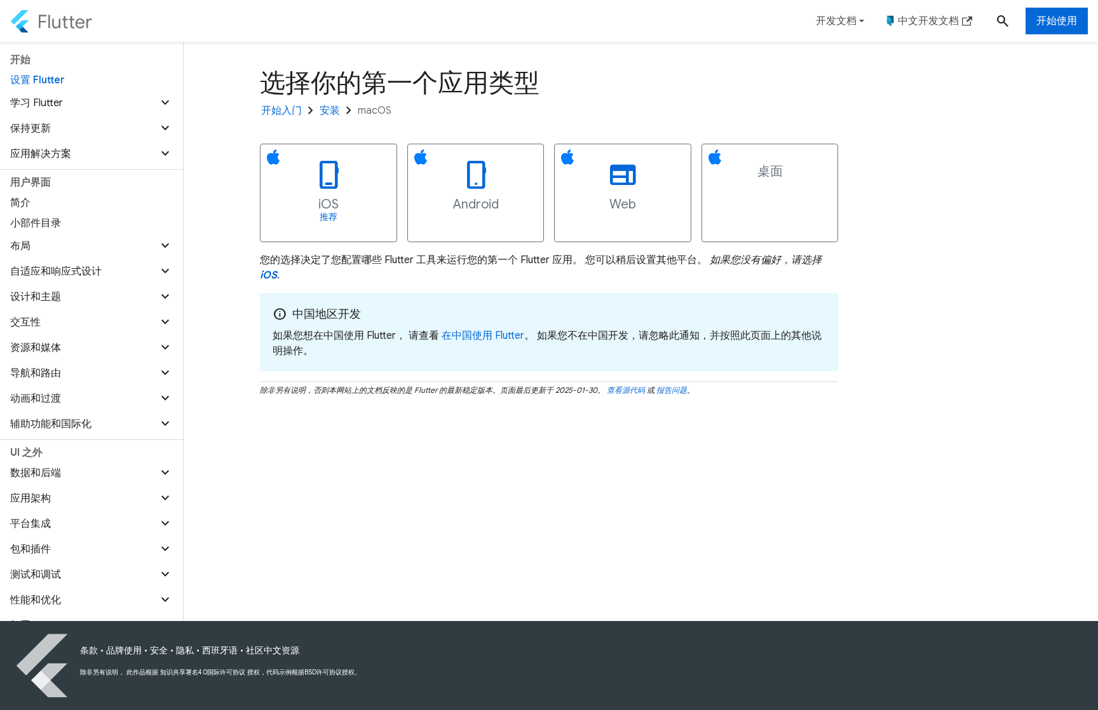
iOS (268, 275)
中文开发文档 (928, 21)
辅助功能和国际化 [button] (51, 424)
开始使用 (1056, 21)
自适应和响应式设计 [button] (56, 271)
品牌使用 (124, 650)
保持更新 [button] (30, 128)
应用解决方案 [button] (40, 153)
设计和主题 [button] (35, 296)
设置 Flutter (37, 80)
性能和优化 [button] (35, 600)
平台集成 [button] (30, 523)
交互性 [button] (25, 322)
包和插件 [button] (30, 549)
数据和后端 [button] (35, 473)
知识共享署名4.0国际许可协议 (202, 672)
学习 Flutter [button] (36, 103)
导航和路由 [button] (35, 373)
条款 (89, 650)
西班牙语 (220, 650)
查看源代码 (626, 390)
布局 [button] (20, 246)
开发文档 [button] (836, 21)
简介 (20, 202)
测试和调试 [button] (35, 574)
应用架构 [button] (30, 498)
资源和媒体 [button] (35, 347)
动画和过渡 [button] (35, 398)
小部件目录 (35, 223)
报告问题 (671, 390)
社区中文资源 (272, 650)
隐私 (185, 650)
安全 (159, 650)
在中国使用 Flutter (483, 335)
